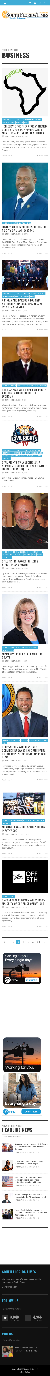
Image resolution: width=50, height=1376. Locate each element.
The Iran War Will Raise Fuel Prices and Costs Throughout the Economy (24, 393)
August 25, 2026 (33, 1218)
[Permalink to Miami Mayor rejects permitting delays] (25, 620)
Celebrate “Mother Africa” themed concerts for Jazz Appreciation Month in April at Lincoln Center (24, 129)
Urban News (7, 557)
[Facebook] (30, 2)
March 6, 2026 (21, 761)
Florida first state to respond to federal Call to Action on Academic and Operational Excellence (31, 1212)
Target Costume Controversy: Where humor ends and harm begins (29, 1162)
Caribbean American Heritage (34, 294)
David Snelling (20, 1152)
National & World (22, 296)
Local (13, 648)
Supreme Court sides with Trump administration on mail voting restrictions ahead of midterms (28, 1179)
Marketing (7, 456)
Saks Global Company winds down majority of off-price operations (23, 902)
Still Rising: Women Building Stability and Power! (20, 563)
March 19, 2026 (22, 136)
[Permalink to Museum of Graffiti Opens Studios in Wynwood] (25, 803)
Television (7, 459)
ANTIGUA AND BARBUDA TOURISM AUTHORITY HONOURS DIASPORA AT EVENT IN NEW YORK (22, 303)
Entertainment (28, 120)
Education (6, 453)
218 (38, 941)
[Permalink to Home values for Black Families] (7, 1351)
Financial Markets (9, 555)
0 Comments (43, 156)
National (19, 122)
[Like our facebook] (28, 1318)
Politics (43, 386)
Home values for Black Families (27, 1347)
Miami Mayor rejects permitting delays (22, 656)
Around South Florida (11, 740)
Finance (13, 223)
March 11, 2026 (21, 400)
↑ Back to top (25, 1372)
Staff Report (10, 136)
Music (13, 122)
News (26, 122)
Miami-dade (21, 223)
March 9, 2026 (21, 661)
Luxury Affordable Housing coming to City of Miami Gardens (24, 228)
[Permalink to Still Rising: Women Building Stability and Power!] (25, 522)
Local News (21, 386)
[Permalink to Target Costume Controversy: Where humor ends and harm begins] (7, 1165)
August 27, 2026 (33, 1152)
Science (40, 555)
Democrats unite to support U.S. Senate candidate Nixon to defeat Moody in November (31, 1146)
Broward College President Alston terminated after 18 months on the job (30, 1195)
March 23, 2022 (31, 1351)
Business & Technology (32, 450)
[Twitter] (40, 2)
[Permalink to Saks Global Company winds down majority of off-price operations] (25, 877)
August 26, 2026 (33, 1200)
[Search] (5, 2)
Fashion (38, 120)
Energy (13, 386)
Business (18, 120)
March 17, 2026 (22, 311)
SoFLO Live (6, 823)
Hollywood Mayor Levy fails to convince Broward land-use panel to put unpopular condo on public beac (24, 752)
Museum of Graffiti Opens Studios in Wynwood (23, 829)
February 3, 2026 (22, 834)
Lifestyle (6, 122)
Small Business (8, 650)
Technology (36, 456)
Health (20, 555)
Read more (6, 156)
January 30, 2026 (22, 907)
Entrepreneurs (30, 453)
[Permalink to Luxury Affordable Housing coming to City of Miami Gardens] (25, 192)
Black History (8, 120)
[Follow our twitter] (5, 1318)
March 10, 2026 (22, 473)
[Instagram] (35, 2)
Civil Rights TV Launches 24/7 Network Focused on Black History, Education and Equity (24, 465)
